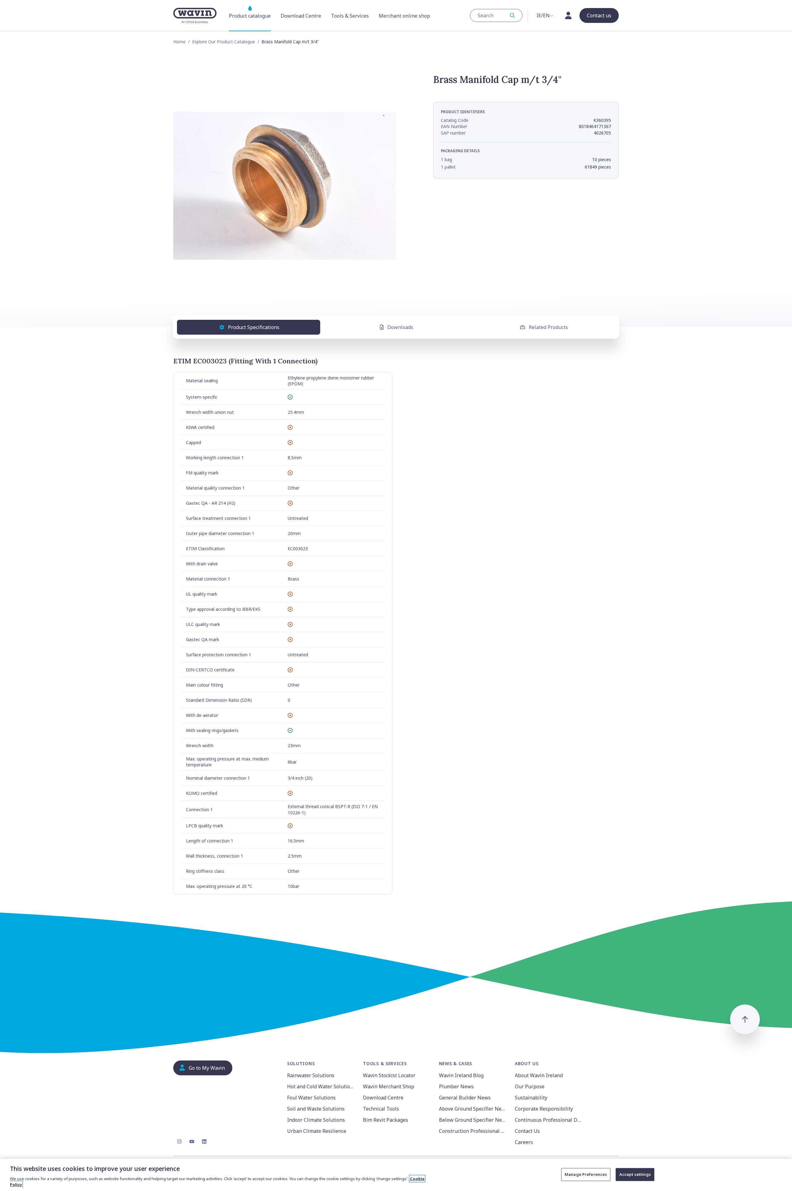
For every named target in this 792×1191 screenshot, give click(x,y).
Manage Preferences (586, 1174)
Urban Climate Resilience (316, 1131)
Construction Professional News (473, 1131)
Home (179, 42)
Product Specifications (253, 327)
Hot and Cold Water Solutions (321, 1086)
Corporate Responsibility (544, 1108)
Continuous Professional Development (549, 1119)
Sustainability (531, 1097)
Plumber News (456, 1086)
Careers (524, 1142)
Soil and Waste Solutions (316, 1108)
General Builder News (465, 1097)
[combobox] (496, 15)
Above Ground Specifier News (473, 1108)
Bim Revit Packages (385, 1119)
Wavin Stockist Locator (389, 1075)
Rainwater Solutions (310, 1075)
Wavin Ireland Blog (461, 1075)
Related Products (548, 327)
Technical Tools (381, 1108)
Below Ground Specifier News (473, 1119)
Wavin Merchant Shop (388, 1086)
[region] (396, 1175)
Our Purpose (529, 1086)
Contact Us (527, 1131)
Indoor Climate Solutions (316, 1119)
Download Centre (383, 1097)
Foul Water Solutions (311, 1097)
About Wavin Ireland (539, 1075)
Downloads (400, 327)
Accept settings (635, 1174)
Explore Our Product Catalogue (223, 42)
